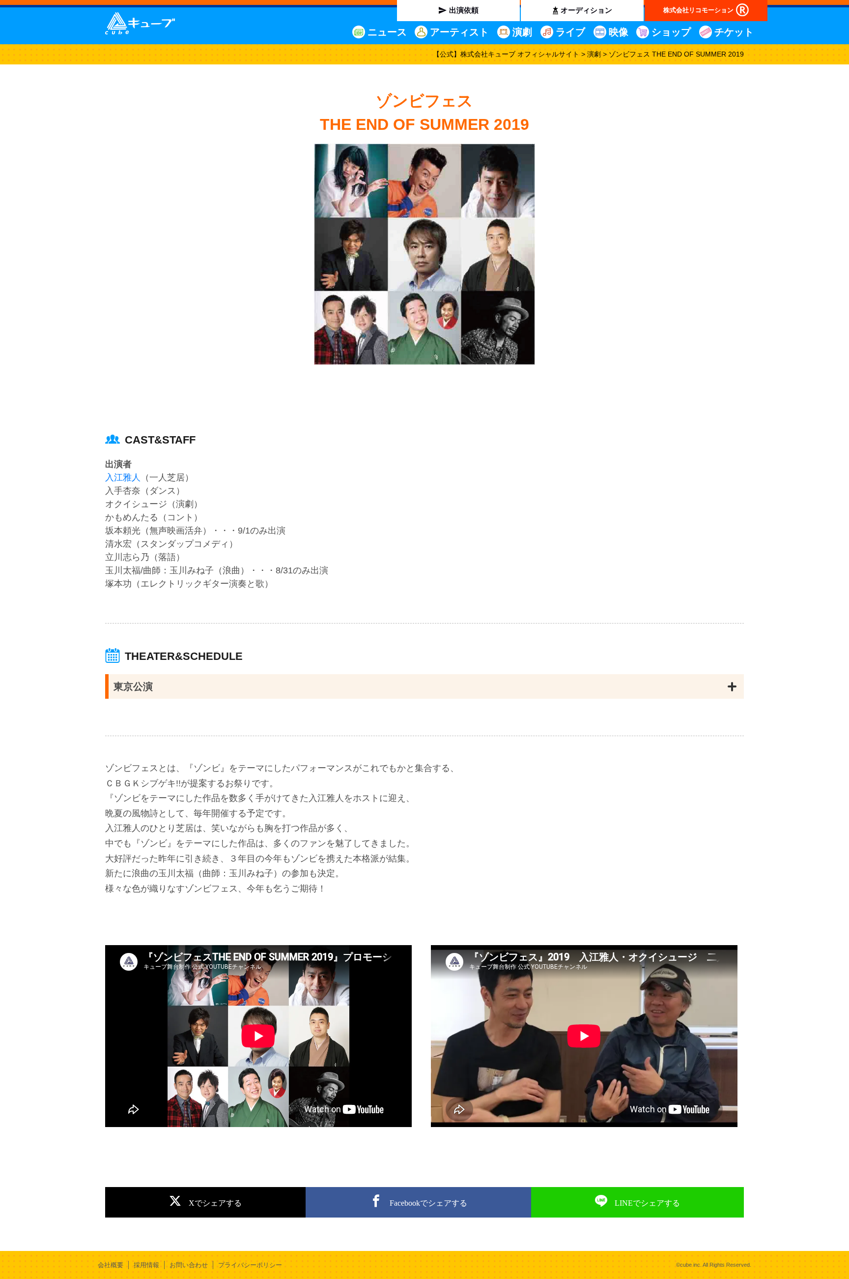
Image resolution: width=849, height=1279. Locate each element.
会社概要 (110, 1265)
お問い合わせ (189, 1265)
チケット (734, 32)
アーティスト (459, 32)
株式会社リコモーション (698, 10)
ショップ (671, 32)
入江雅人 (123, 477)
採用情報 (146, 1265)
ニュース (387, 32)
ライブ (570, 32)
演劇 (522, 32)
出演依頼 (464, 10)
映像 (618, 32)
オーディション (586, 10)
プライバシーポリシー (250, 1265)
